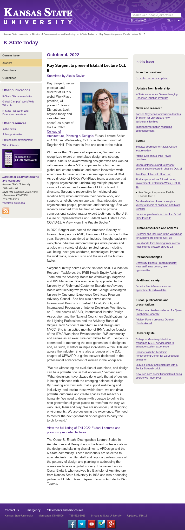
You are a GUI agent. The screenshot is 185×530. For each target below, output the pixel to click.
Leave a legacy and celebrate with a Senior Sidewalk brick (157, 366)
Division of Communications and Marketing (53, 34)
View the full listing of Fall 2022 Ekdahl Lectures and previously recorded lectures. (83, 430)
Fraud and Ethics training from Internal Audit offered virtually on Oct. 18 (158, 245)
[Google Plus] (111, 524)
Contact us (12, 510)
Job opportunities (12, 134)
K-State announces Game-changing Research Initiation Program (157, 96)
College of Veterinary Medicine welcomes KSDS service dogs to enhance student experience (155, 343)
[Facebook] (72, 524)
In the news (9, 129)
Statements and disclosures (65, 510)
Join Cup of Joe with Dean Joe (153, 174)
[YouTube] (91, 524)
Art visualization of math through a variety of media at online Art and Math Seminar (158, 205)
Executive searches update (152, 78)
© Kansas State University (106, 515)
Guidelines (9, 77)
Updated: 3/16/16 (137, 515)
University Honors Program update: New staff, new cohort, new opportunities (156, 266)
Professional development (17, 139)
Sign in (171, 20)
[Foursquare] (101, 524)
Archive (7, 62)
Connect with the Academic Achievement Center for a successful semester (157, 356)
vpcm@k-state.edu (13, 202)
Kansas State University (44, 15)
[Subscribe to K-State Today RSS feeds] (5, 213)
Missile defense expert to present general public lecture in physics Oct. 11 (159, 166)
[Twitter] (82, 524)
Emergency (33, 510)
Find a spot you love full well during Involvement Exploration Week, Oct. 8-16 (158, 183)
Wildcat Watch (10, 145)
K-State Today (87, 34)
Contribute (9, 70)
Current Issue (11, 55)
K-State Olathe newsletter (17, 96)
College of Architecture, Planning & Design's (70, 134)
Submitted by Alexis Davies (66, 76)
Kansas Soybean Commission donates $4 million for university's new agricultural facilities (158, 118)
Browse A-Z (138, 20)
